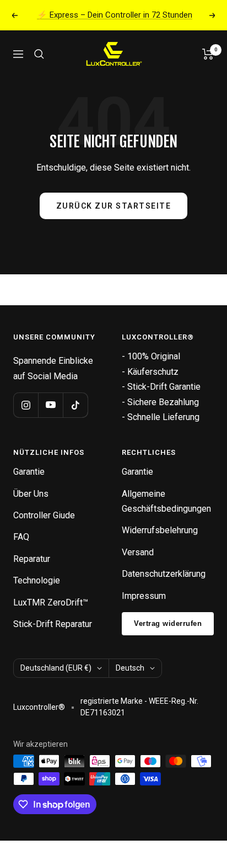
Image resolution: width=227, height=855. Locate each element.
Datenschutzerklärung (164, 574)
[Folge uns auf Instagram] (25, 404)
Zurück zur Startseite (113, 205)
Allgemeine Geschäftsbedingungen (166, 501)
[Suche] (39, 54)
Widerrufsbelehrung (160, 530)
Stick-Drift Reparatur (52, 624)
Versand (138, 552)
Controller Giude (44, 515)
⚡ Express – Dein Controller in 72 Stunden (114, 15)
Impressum (144, 596)
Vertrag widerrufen (168, 623)
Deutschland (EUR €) (55, 667)
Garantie (29, 471)
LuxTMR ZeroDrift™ (50, 602)
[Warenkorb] (208, 54)
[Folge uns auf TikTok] (75, 404)
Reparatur (31, 559)
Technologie (36, 580)
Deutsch (130, 667)
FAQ (21, 537)
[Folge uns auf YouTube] (50, 404)
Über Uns (30, 493)
